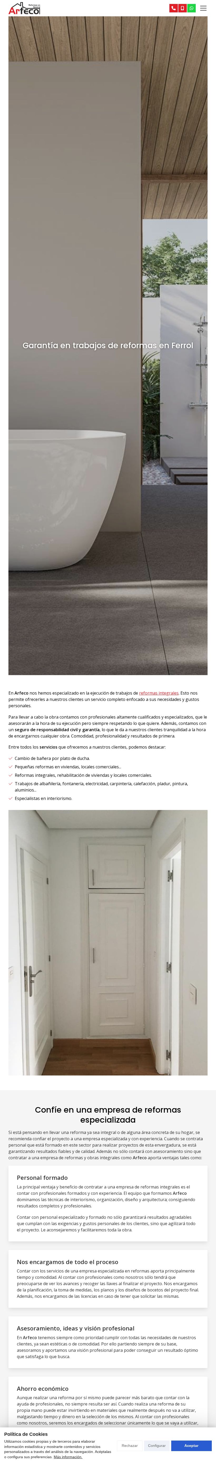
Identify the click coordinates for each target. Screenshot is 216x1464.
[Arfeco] (24, 8)
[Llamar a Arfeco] (173, 8)
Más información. (68, 1457)
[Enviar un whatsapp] (191, 8)
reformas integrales (159, 693)
